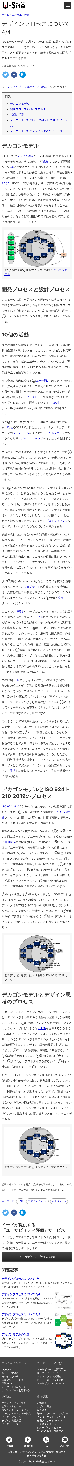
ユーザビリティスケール (50, 1383)
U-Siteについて (28, 1451)
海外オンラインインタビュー (52, 1413)
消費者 (19, 611)
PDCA (5, 183)
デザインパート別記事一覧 (16, 1390)
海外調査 (42, 1410)
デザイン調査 (44, 1406)
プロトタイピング (57, 520)
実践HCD (7, 1383)
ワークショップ (10, 1424)
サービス (37, 617)
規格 (46, 161)
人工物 (42, 1028)
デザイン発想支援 (11, 1420)
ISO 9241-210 (10, 806)
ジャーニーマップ (32, 438)
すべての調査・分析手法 (50, 1431)
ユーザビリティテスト (49, 1373)
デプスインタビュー (48, 1424)
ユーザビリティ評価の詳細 (37, 1257)
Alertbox (6, 1369)
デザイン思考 (25, 156)
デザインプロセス (37, 1201)
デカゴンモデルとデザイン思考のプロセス (36, 131)
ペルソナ (54, 433)
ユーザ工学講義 (10, 1373)
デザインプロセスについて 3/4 (26, 87)
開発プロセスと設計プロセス (28, 109)
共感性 (55, 402)
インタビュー (35, 397)
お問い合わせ (46, 1451)
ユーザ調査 (43, 380)
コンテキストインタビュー (16, 1410)
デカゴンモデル (19, 103)
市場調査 (42, 1396)
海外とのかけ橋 (10, 1376)
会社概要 (61, 1451)
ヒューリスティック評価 (50, 1380)
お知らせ (12, 1451)
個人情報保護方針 (36, 1455)
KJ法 (10, 427)
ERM (17, 680)
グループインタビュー (49, 1427)
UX (12, 167)
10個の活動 (17, 114)
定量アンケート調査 (12, 1380)
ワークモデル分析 (11, 1417)
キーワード (8, 1201)
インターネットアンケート (51, 1417)
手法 (12, 770)
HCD (20, 1201)
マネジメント (59, 1201)
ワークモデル (21, 433)
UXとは (6, 1396)
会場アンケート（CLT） (50, 1420)
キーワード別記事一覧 (14, 1387)
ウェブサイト (32, 586)
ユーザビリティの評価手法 (51, 1369)
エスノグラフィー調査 (14, 1403)
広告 (60, 597)
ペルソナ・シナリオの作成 (16, 1413)
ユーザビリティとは (49, 1363)
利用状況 (9, 842)
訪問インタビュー (11, 1406)
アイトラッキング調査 (49, 1376)
